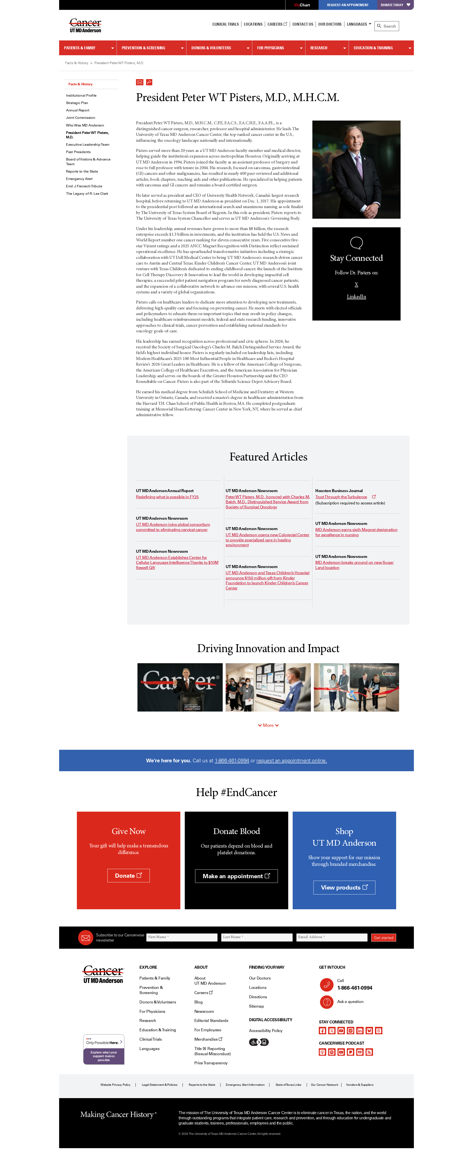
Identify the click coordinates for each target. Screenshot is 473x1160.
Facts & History (80, 84)
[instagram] (350, 1030)
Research (318, 47)
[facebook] (322, 1030)
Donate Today (392, 5)
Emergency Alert (79, 179)
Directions (258, 997)
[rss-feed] (369, 1052)
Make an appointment (233, 876)
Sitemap (256, 1006)
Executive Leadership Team (87, 145)
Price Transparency (211, 1063)
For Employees (207, 1030)
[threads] (378, 1030)
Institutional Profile (81, 95)
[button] (139, 81)
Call (354, 984)
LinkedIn (356, 297)
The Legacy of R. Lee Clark (87, 194)
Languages (357, 24)
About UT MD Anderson (210, 981)
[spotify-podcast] (332, 1052)
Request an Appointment (348, 5)
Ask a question (350, 1001)
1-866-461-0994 (232, 760)
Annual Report (77, 110)
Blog (198, 1002)
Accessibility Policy (266, 1030)
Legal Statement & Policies (159, 1085)
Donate (125, 875)
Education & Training (373, 47)
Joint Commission (80, 118)
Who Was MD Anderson (85, 125)
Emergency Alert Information (245, 1085)
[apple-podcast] (322, 1052)
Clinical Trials (225, 24)
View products (341, 887)
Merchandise (206, 1039)
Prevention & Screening (143, 47)
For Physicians (270, 47)
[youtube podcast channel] (341, 1052)
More (268, 725)
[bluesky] (369, 1030)
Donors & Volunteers (211, 47)
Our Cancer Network (324, 1085)
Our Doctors (329, 24)
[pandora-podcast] (350, 1052)
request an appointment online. (291, 760)
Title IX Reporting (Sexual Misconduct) (212, 1051)
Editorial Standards (211, 1020)
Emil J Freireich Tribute (84, 186)
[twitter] (332, 1030)
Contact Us (302, 24)
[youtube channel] (341, 1030)
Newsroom (204, 1011)
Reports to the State (82, 171)
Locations (257, 987)
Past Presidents (78, 152)
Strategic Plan (77, 103)
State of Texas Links (288, 1085)
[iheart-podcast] (360, 1052)
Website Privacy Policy (116, 1085)
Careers (275, 24)
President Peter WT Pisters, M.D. (87, 135)
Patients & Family (79, 47)
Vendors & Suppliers (359, 1085)
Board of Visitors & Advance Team (88, 161)
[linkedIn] (360, 1030)
